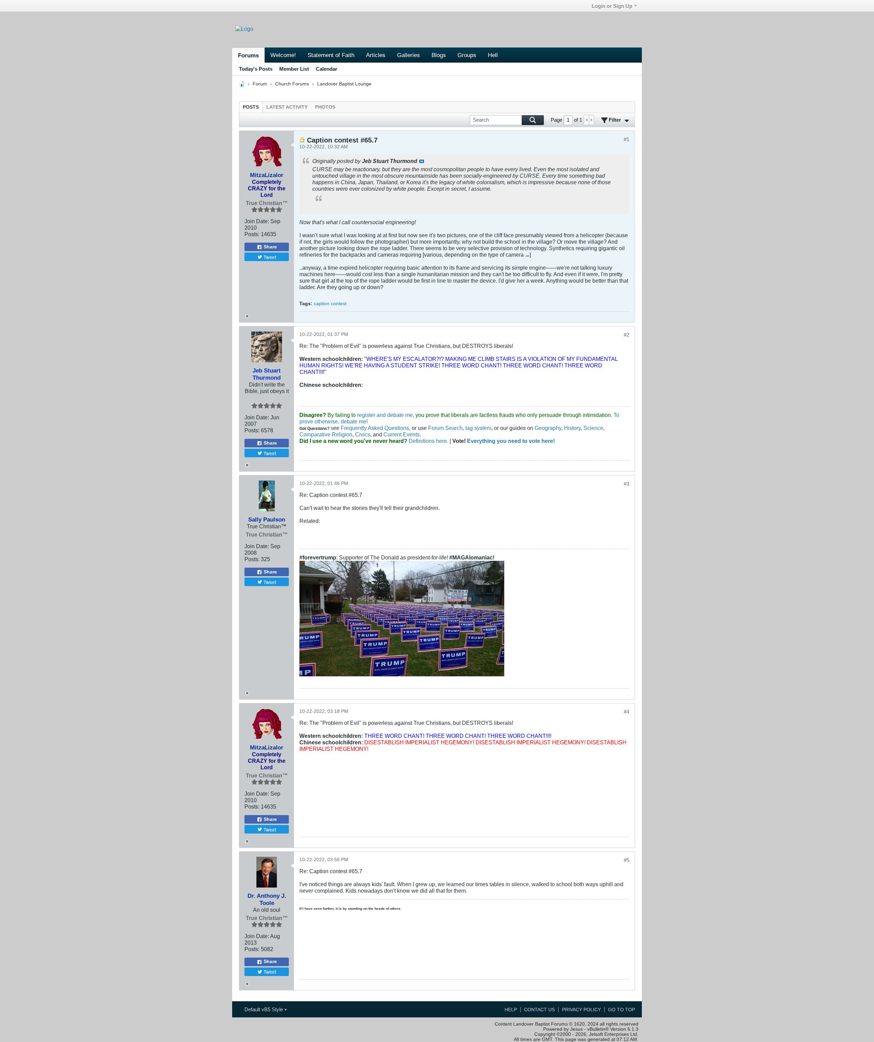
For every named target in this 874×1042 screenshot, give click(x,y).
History (572, 428)
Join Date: (256, 221)
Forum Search (445, 428)
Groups (466, 55)
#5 (626, 860)
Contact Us (539, 1009)
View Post (421, 161)
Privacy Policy (581, 1009)
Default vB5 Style (264, 1009)
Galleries (408, 55)
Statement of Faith (331, 55)
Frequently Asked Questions (375, 428)
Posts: (251, 234)
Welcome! (283, 55)
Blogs (439, 55)
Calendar (326, 69)
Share (270, 246)
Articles (375, 55)
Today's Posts (255, 69)
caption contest (330, 303)
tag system (478, 428)
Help (511, 1009)
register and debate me (385, 415)
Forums (248, 55)
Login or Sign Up (612, 6)
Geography (548, 428)
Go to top (621, 1009)
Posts (251, 107)
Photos (325, 107)
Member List (294, 69)
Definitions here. (427, 441)
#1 (626, 139)
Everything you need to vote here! (511, 441)
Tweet (270, 257)
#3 (626, 484)
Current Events (401, 434)
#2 (626, 335)
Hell (493, 55)
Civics (362, 434)
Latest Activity (287, 107)
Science (593, 428)
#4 (626, 712)
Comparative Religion (325, 434)
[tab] (251, 107)
